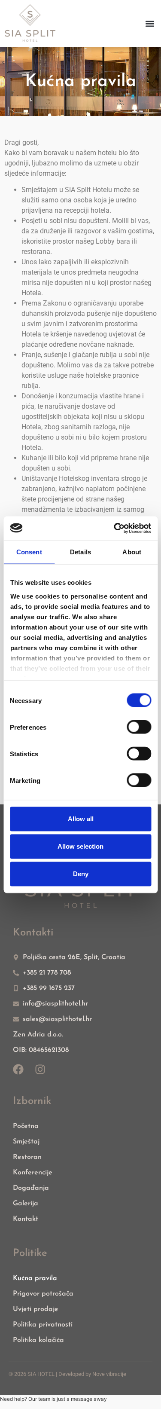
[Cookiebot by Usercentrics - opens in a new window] (114, 528)
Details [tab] (80, 552)
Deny (80, 873)
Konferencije (32, 1172)
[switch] (139, 727)
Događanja (31, 1188)
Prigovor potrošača (43, 1293)
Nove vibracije (109, 1374)
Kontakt (25, 1219)
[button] (150, 23)
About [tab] (131, 552)
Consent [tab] (29, 552)
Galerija (25, 1203)
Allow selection (80, 846)
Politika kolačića (38, 1340)
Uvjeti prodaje (35, 1309)
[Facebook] (18, 1069)
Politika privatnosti (43, 1324)
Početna (26, 1126)
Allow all (81, 818)
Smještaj (26, 1141)
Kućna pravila (35, 1278)
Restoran (27, 1157)
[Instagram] (40, 1069)
